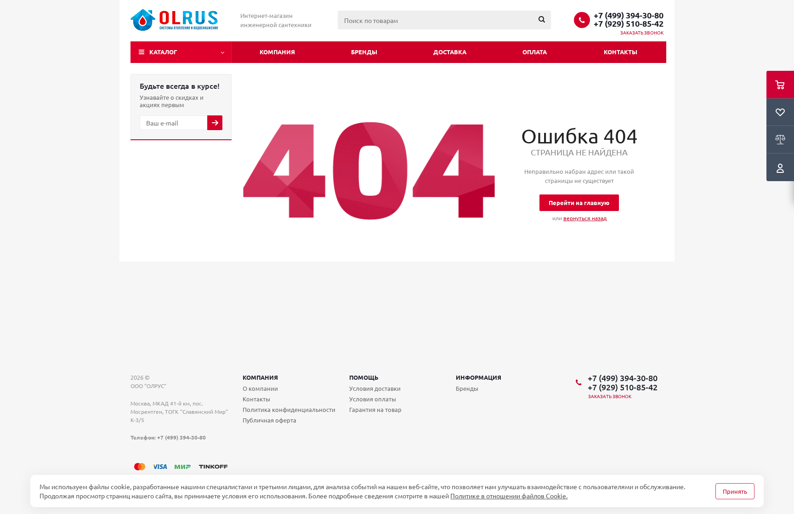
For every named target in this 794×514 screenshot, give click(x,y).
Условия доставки (375, 388)
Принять (735, 491)
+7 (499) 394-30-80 (629, 15)
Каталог (163, 52)
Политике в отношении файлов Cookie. (508, 495)
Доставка (449, 52)
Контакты (620, 52)
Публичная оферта (269, 420)
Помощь (364, 377)
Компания (277, 52)
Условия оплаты (372, 399)
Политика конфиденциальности (289, 409)
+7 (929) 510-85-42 (629, 23)
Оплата (534, 52)
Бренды (364, 52)
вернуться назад (585, 218)
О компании (260, 388)
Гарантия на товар (375, 409)
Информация (478, 377)
